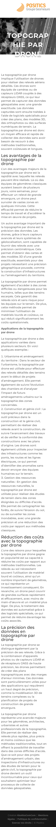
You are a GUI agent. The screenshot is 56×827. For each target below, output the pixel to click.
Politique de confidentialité (32, 819)
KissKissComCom (26, 815)
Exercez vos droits (21, 822)
